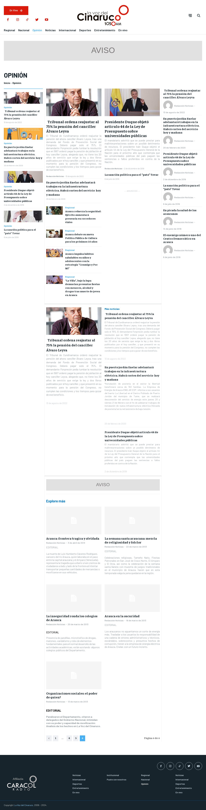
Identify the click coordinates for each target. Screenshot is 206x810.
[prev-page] (49, 738)
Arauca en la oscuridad (122, 616)
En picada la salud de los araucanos (180, 211)
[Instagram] (18, 20)
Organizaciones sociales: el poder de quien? (72, 695)
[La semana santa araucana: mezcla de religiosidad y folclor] (132, 520)
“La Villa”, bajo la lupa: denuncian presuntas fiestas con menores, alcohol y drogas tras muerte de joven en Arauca (82, 287)
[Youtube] (46, 20)
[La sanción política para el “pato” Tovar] (23, 216)
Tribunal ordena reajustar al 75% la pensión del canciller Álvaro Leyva (22, 114)
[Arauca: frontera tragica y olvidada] (73, 520)
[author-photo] (168, 105)
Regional (70, 207)
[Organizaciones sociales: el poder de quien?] (73, 675)
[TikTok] (27, 20)
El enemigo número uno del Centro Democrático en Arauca (182, 238)
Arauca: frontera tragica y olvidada (72, 538)
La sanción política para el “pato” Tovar (132, 174)
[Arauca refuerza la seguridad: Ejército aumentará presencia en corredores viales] (54, 210)
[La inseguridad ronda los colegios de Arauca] (73, 598)
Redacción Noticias (55, 176)
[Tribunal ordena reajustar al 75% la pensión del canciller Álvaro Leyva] (23, 98)
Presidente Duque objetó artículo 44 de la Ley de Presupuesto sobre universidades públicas (19, 195)
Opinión (8, 107)
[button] (198, 15)
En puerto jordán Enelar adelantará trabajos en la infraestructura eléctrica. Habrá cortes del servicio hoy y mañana (23, 154)
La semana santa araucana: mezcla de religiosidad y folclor (131, 540)
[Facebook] (8, 20)
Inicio (7, 82)
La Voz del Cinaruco (23, 805)
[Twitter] (37, 20)
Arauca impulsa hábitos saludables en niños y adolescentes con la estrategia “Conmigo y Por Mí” (81, 261)
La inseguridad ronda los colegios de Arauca (72, 618)
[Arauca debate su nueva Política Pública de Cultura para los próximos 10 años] (54, 233)
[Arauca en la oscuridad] (132, 598)
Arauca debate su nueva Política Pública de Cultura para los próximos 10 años (81, 238)
